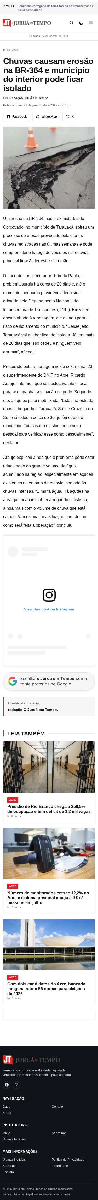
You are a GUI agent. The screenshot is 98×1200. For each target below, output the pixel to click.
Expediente (60, 1166)
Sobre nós (59, 1133)
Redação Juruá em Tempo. (29, 98)
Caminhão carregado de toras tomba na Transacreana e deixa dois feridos (56, 7)
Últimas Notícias (14, 1139)
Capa (6, 1106)
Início (6, 49)
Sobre (7, 1113)
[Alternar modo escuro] (81, 22)
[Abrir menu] (90, 22)
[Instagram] (16, 1085)
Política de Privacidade (68, 1159)
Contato (57, 1106)
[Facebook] (6, 1085)
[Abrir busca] (71, 22)
